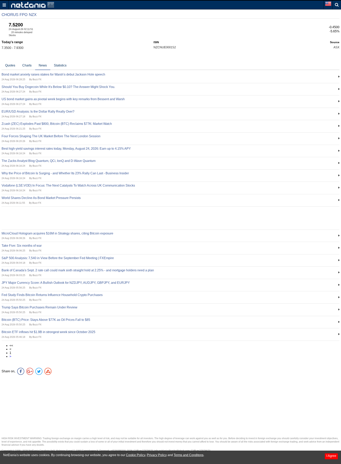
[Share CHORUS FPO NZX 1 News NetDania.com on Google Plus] (30, 371)
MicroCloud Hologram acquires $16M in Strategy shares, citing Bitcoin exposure (57, 233)
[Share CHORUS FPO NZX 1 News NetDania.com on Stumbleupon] (48, 371)
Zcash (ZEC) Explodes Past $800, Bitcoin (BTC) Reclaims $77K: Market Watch (57, 123)
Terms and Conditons (188, 455)
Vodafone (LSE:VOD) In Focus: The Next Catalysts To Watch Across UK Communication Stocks (68, 185)
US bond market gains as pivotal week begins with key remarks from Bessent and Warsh (63, 99)
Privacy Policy (157, 455)
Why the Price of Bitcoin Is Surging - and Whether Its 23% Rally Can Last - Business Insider (65, 173)
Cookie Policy (135, 455)
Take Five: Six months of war (22, 245)
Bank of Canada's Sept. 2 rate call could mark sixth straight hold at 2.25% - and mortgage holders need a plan (78, 270)
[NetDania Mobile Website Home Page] (32, 4)
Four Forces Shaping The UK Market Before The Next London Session (51, 136)
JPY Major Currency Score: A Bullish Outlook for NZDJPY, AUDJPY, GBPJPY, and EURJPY (66, 282)
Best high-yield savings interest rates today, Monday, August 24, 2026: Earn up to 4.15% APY (66, 148)
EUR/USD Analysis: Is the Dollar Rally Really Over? (38, 111)
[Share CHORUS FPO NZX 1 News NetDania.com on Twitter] (39, 371)
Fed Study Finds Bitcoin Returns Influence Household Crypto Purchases (52, 295)
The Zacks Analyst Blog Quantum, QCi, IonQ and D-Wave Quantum (49, 160)
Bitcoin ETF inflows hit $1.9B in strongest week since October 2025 (48, 332)
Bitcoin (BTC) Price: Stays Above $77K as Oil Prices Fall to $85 (46, 319)
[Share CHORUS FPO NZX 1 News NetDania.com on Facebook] (21, 371)
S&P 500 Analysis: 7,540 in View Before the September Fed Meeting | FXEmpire (58, 258)
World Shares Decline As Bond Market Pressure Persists (41, 198)
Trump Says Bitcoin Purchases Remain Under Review (39, 307)
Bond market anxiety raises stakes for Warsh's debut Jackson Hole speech (53, 74)
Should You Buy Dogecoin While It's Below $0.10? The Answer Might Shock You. (58, 87)
